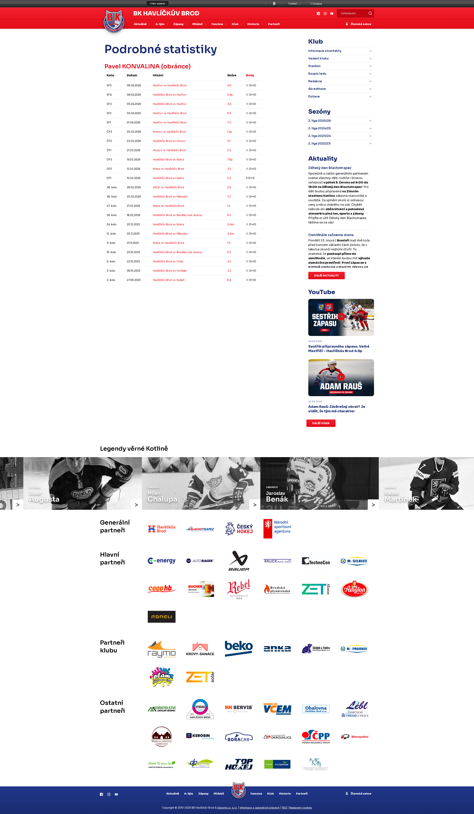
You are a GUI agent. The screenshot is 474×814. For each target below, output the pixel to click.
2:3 (229, 150)
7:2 (229, 196)
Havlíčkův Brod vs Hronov (169, 141)
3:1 (229, 141)
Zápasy (203, 793)
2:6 (229, 187)
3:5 (229, 168)
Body (250, 75)
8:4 (229, 280)
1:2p (229, 131)
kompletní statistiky (241, 291)
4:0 (229, 85)
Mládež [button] (197, 24)
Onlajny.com (316, 3)
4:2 (229, 261)
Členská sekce (360, 24)
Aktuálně (172, 793)
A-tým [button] (160, 24)
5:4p (230, 94)
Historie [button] (253, 24)
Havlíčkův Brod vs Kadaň (169, 280)
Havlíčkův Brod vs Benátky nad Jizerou (177, 215)
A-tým (188, 793)
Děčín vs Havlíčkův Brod (168, 187)
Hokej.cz (294, 3)
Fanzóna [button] (217, 24)
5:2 (229, 178)
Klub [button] (235, 24)
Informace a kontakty (324, 51)
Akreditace (317, 89)
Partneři (274, 24)
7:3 (229, 122)
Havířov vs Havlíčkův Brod (169, 85)
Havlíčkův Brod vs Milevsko (170, 196)
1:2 (228, 206)
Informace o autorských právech (260, 807)
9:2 (229, 215)
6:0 (229, 113)
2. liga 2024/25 (319, 128)
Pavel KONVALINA (132, 66)
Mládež (219, 793)
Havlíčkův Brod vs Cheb (168, 261)
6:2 (229, 252)
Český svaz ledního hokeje (274, 3)
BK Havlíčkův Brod (166, 13)
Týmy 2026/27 (157, 3)
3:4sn (230, 224)
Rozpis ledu (317, 74)
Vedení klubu (318, 58)
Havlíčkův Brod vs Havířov (169, 94)
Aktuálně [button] (140, 24)
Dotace (314, 96)
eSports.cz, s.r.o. (227, 807)
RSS (284, 807)
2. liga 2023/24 (319, 136)
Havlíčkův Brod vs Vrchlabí (170, 270)
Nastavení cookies (300, 807)
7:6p (230, 159)
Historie (285, 793)
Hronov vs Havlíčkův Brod (169, 131)
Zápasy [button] (178, 24)
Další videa (321, 423)
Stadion (314, 66)
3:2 (229, 270)
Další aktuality (326, 275)
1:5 (229, 243)
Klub (270, 793)
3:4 (229, 104)
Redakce (315, 81)
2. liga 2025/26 (319, 121)
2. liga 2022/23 (319, 143)
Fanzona (256, 793)
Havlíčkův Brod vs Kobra (168, 159)
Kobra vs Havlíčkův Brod (168, 168)
